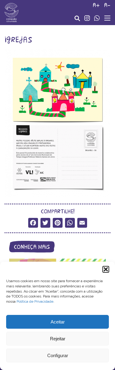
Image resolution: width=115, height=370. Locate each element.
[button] (106, 269)
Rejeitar (57, 338)
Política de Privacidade (35, 301)
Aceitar (58, 321)
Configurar (57, 355)
